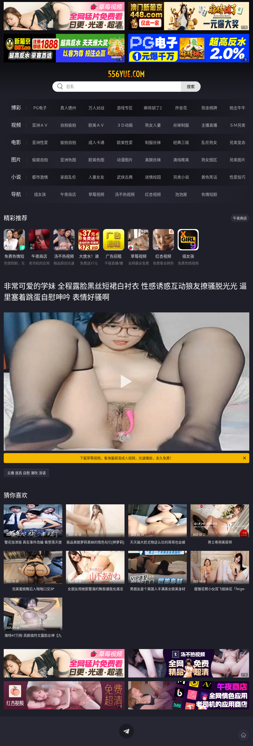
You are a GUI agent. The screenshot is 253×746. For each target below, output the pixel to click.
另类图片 (237, 160)
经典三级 (181, 142)
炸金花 (181, 108)
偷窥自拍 (40, 160)
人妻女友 (96, 177)
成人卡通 (96, 142)
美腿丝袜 (153, 160)
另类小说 (181, 177)
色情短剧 (209, 194)
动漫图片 (125, 160)
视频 (16, 125)
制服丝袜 (153, 142)
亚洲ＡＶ (40, 125)
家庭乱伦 (68, 177)
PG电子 (40, 108)
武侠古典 (125, 177)
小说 (16, 177)
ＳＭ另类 (237, 125)
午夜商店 (68, 194)
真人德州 (68, 108)
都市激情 (40, 177)
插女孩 (40, 194)
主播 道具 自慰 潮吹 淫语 (26, 472)
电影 (16, 142)
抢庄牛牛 (237, 108)
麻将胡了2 (153, 108)
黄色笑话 (209, 177)
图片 (16, 159)
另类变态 (237, 142)
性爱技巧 (237, 177)
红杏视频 (153, 194)
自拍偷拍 (68, 125)
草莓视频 (96, 194)
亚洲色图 (68, 160)
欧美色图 (96, 160)
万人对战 (96, 108)
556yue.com (126, 74)
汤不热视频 (125, 194)
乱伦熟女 (209, 142)
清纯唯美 (181, 160)
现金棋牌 (209, 108)
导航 (16, 194)
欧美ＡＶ (96, 125)
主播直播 (209, 125)
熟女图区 (209, 160)
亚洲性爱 (40, 142)
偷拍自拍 (68, 142)
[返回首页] (243, 735)
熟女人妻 (153, 125)
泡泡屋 (181, 194)
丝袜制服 (181, 125)
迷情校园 (153, 177)
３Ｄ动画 (125, 125)
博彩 (16, 107)
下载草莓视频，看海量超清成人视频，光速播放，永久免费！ (126, 458)
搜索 (191, 86)
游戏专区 (125, 108)
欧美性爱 (125, 142)
